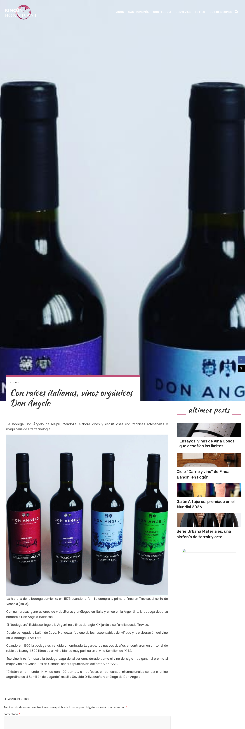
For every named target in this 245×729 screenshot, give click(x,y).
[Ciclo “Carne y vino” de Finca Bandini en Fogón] (209, 460)
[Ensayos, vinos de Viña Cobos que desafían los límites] (209, 430)
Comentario (12, 714)
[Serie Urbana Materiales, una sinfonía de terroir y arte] (209, 520)
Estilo (200, 12)
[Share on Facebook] (241, 360)
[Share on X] (241, 368)
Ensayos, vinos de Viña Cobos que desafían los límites (207, 443)
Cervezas (183, 12)
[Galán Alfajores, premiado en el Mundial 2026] (209, 490)
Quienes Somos (220, 12)
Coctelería (162, 12)
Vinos (120, 12)
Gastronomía (138, 12)
